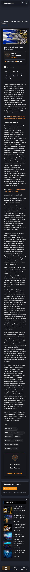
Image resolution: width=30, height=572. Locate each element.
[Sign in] (26, 2)
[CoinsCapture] (8, 3)
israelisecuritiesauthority (11, 444)
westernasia (19, 433)
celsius (17, 437)
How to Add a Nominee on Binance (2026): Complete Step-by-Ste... (20, 508)
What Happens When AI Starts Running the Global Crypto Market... (19, 526)
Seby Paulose (16, 55)
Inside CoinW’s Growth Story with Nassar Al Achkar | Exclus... (19, 543)
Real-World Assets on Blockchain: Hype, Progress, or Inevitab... (19, 534)
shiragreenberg (9, 433)
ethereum (8, 448)
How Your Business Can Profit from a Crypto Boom (19, 552)
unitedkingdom (18, 440)
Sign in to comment (10, 488)
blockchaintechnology (11, 429)
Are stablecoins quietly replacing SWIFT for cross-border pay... (19, 517)
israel (15, 448)
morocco (7, 440)
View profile (14, 57)
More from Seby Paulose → (15, 473)
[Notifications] (22, 2)
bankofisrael (8, 437)
